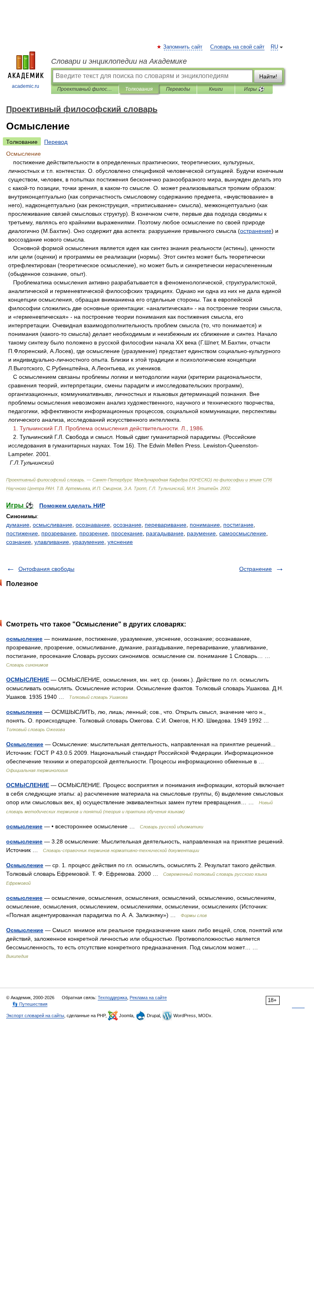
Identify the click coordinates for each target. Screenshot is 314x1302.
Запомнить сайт (183, 47)
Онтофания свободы (46, 569)
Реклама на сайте (148, 997)
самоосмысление (242, 533)
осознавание (93, 524)
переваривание (165, 524)
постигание (238, 524)
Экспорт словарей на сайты (35, 1015)
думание (17, 524)
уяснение (120, 542)
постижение (22, 533)
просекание (127, 533)
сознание (18, 542)
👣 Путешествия (29, 1004)
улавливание (51, 542)
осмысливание (52, 524)
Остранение (255, 569)
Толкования (139, 89)
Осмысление (24, 744)
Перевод (55, 142)
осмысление (24, 638)
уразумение (88, 542)
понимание (205, 524)
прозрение (93, 533)
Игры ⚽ (254, 89)
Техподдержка (112, 997)
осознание (127, 524)
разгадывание (165, 533)
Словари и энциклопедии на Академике (119, 61)
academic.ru (25, 86)
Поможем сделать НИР (72, 505)
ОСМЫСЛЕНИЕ (27, 679)
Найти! (268, 76)
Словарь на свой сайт (237, 47)
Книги (216, 89)
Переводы (178, 89)
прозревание (58, 533)
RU (274, 47)
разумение (201, 533)
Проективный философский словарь (84, 89)
